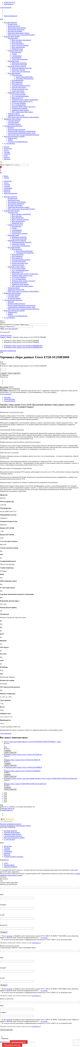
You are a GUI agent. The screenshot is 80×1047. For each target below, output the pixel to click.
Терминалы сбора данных (16, 92)
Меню (6, 176)
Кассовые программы (15, 31)
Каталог (6, 178)
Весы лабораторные (18, 47)
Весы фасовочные (18, 43)
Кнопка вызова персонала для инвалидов (21, 131)
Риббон (10, 140)
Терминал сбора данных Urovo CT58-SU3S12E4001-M (22, 760)
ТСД (5, 747)
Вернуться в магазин (19, 1042)
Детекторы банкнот (14, 124)
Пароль (7, 326)
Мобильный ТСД (17, 98)
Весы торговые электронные (21, 40)
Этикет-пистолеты (18, 91)
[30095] (4, 758)
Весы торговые (17, 42)
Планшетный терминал (19, 108)
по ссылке (44, 937)
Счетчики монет (13, 122)
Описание (7, 397)
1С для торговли (9, 143)
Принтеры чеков (13, 61)
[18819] (4, 745)
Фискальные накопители (16, 29)
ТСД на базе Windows (19, 103)
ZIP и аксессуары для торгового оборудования (23, 117)
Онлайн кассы (12, 24)
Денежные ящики (14, 113)
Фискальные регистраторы (17, 28)
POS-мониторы (17, 75)
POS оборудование (14, 73)
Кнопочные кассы (14, 26)
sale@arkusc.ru (8, 4)
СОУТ (6, 863)
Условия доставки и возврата (13, 856)
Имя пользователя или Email (14, 324)
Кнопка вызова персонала (16, 129)
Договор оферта (9, 865)
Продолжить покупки (12, 1045)
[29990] (4, 782)
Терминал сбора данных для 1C (22, 101)
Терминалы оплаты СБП (16, 115)
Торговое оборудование (12, 36)
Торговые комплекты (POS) (21, 85)
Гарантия (7, 186)
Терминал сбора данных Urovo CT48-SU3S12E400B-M (22, 771)
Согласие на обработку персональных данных (15, 825)
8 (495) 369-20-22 (9, 2)
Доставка (7, 184)
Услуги (6, 183)
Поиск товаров (5, 165)
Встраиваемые (16, 57)
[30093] (4, 769)
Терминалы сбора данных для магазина (25, 99)
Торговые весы (13, 38)
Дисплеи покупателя (19, 87)
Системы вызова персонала (13, 126)
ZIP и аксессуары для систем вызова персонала (23, 135)
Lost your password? (11, 328)
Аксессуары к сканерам (19, 59)
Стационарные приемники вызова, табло (21, 133)
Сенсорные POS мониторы (25, 78)
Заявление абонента (10, 867)
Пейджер (11, 127)
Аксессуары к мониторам (24, 77)
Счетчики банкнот (14, 120)
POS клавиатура (17, 84)
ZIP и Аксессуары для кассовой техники (21, 35)
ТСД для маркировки (19, 105)
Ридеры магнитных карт (20, 89)
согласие (9, 936)
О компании (8, 188)
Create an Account (5, 335)
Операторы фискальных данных (18, 33)
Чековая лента (12, 138)
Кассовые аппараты (10, 22)
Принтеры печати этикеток (17, 66)
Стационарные (17, 56)
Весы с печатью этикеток (20, 45)
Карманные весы (17, 49)
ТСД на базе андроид (19, 94)
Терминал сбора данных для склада (23, 106)
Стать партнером (5, 7)
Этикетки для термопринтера (17, 142)
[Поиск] (1, 167)
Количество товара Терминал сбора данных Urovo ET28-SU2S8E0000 (23, 366)
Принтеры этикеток (18, 70)
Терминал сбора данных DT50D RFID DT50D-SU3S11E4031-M (25, 784)
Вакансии (7, 190)
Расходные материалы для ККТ (14, 136)
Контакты (7, 191)
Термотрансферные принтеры (22, 68)
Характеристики (9, 399)
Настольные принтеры (19, 64)
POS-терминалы (17, 82)
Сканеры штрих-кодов (15, 50)
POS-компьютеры (18, 80)
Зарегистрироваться (10, 16)
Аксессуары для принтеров (21, 71)
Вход (2, 328)
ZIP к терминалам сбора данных (22, 112)
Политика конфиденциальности (10, 824)
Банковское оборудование (12, 119)
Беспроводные (16, 52)
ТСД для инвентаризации (20, 96)
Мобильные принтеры (19, 63)
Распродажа (8, 181)
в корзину (3, 373)
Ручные (14, 54)
